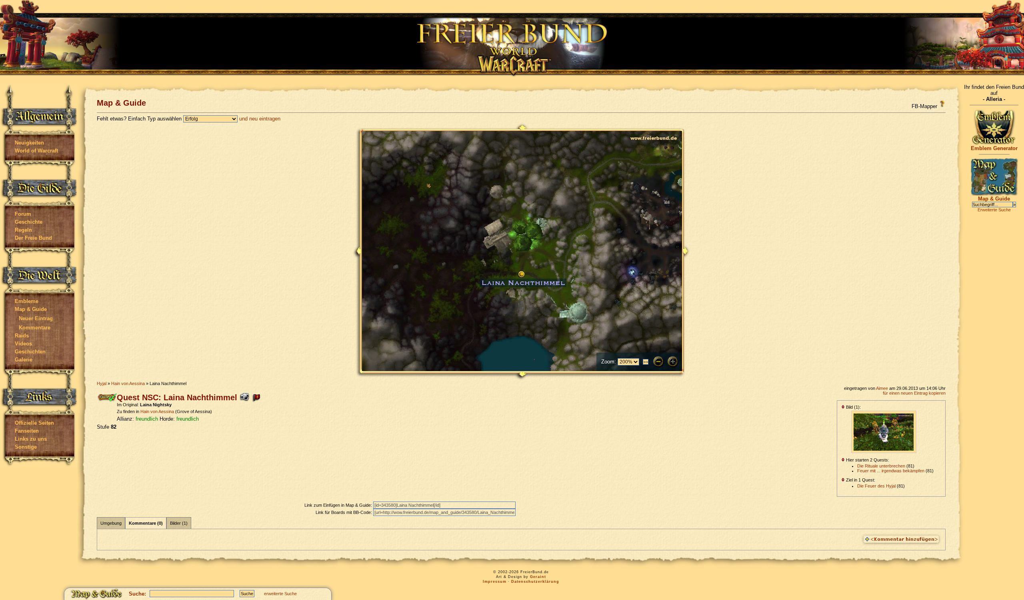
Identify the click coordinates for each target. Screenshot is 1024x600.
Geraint (538, 577)
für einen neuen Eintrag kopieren (914, 393)
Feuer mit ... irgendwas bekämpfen (890, 470)
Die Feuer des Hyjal (876, 486)
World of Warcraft (36, 151)
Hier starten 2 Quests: (867, 460)
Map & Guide (31, 309)
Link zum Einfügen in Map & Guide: (338, 505)
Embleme (26, 301)
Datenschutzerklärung (535, 582)
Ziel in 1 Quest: (860, 480)
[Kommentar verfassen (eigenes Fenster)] (901, 539)
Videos (23, 344)
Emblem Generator (994, 148)
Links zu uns (31, 439)
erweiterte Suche (280, 593)
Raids (22, 336)
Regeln (23, 230)
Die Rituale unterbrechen (881, 466)
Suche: (137, 594)
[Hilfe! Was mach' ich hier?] (942, 103)
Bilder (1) (179, 523)
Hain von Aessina (128, 383)
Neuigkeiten (29, 143)
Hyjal (101, 383)
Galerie (23, 360)
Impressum (494, 582)
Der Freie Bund (33, 238)
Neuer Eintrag (36, 318)
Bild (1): (853, 407)
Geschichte (28, 222)
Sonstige (26, 447)
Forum (23, 214)
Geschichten (30, 352)
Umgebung (111, 523)
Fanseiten (27, 431)
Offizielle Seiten (34, 423)
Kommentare (34, 328)
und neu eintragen (259, 119)
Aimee (882, 388)
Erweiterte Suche (994, 209)
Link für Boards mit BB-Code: (344, 512)
